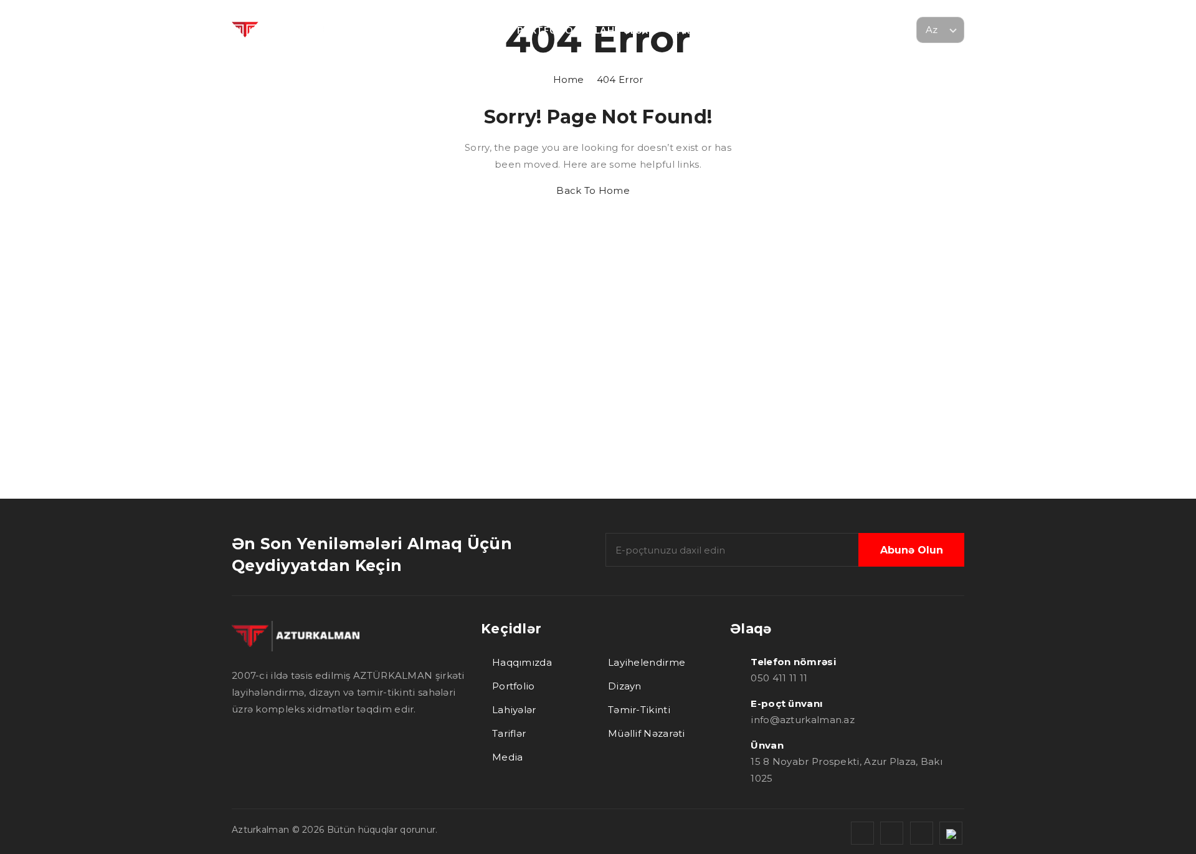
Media (507, 757)
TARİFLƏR (693, 30)
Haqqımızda (522, 662)
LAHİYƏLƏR (621, 30)
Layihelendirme (646, 662)
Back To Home (594, 190)
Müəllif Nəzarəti (646, 733)
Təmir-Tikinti (639, 710)
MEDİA (755, 30)
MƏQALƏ (814, 30)
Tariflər (509, 733)
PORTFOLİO (544, 30)
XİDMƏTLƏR (466, 30)
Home (598, 79)
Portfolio (513, 686)
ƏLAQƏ (875, 30)
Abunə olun (911, 550)
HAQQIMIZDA (383, 30)
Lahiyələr (514, 710)
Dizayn (625, 686)
